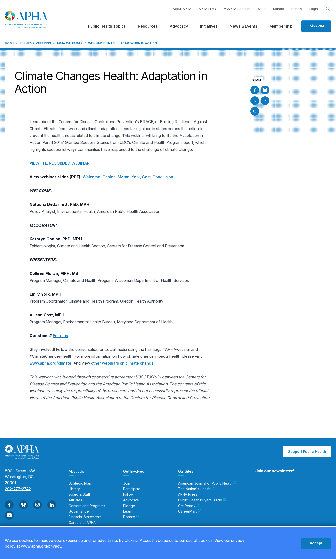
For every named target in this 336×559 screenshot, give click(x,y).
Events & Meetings (35, 43)
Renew (296, 9)
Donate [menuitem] (129, 517)
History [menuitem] (74, 489)
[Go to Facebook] (254, 90)
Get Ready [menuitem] (186, 506)
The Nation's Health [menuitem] (194, 489)
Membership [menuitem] (281, 26)
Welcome (91, 176)
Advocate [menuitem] (131, 500)
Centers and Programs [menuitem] (87, 506)
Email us (60, 335)
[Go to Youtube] (9, 515)
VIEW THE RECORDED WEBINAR (60, 163)
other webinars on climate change (122, 363)
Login (313, 9)
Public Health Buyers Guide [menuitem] (200, 500)
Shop (262, 9)
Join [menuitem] (126, 483)
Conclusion (163, 176)
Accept (316, 543)
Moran (123, 176)
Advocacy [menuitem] (179, 26)
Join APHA (316, 26)
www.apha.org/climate (50, 363)
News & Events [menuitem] (243, 26)
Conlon (109, 176)
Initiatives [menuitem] (208, 26)
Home (9, 43)
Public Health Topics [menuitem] (107, 26)
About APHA (182, 9)
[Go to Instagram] (37, 504)
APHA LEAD (207, 9)
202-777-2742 (18, 488)
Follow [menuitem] (128, 494)
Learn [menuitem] (127, 511)
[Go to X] (254, 100)
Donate (278, 9)
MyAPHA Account (237, 9)
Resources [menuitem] (148, 26)
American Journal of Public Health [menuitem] (205, 483)
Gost (146, 176)
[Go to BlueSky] (265, 90)
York (135, 176)
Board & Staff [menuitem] (79, 494)
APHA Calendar (69, 43)
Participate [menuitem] (131, 489)
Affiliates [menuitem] (75, 500)
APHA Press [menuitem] (187, 494)
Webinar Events (101, 43)
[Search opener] (328, 9)
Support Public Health (307, 451)
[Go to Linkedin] (265, 100)
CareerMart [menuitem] (187, 511)
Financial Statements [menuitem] (85, 517)
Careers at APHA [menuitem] (82, 523)
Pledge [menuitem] (129, 506)
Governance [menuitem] (79, 511)
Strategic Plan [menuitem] (80, 483)
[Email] (254, 111)
